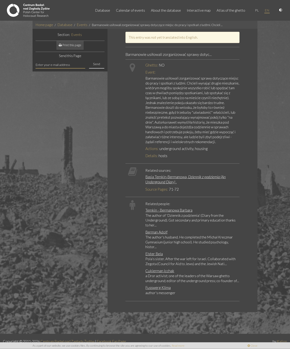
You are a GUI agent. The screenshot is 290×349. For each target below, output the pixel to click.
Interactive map (199, 10)
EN (267, 10)
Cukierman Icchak (159, 270)
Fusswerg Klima (158, 287)
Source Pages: (156, 189)
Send (96, 64)
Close (253, 345)
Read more (178, 345)
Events (82, 25)
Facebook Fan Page (111, 341)
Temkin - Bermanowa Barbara (168, 210)
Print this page (71, 45)
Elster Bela (154, 253)
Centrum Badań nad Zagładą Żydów (67, 341)
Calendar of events (130, 10)
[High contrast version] (281, 10)
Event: (150, 72)
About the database (166, 10)
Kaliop (282, 341)
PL (257, 10)
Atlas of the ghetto (231, 10)
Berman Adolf (156, 232)
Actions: (152, 148)
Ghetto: (151, 65)
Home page (44, 25)
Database (102, 10)
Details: (151, 155)
